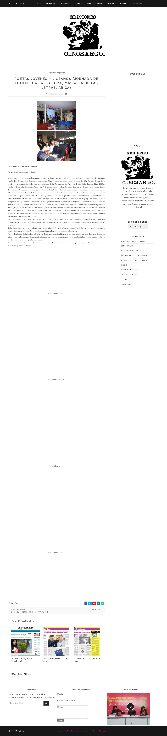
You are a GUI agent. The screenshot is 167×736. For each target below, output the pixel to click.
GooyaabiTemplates (101, 731)
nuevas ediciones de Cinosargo (134, 260)
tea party (124, 279)
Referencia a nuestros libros (133, 241)
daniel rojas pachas (56, 94)
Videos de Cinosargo (129, 270)
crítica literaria (127, 246)
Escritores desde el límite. (25, 172)
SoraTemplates (73, 731)
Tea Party (78, 3)
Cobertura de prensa (56, 73)
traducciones (126, 284)
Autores (111, 3)
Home (39, 3)
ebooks (124, 265)
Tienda (123, 3)
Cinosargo (64, 3)
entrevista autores (129, 274)
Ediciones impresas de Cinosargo (134, 255)
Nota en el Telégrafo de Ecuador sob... (21, 659)
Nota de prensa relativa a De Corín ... (54, 659)
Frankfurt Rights (95, 3)
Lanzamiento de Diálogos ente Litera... (86, 659)
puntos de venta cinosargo (132, 251)
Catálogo (50, 3)
